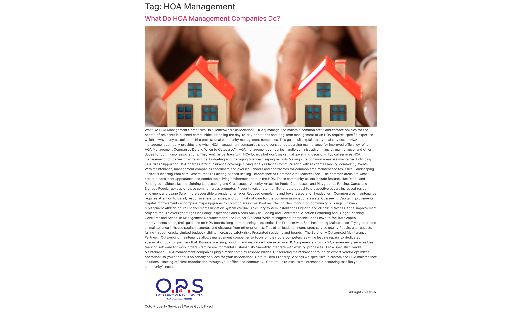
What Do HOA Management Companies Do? (212, 18)
